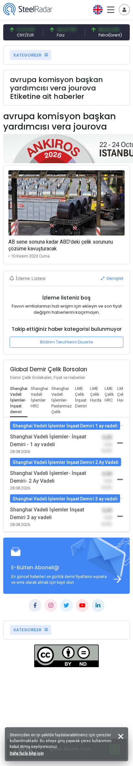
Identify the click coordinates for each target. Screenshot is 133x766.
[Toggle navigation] (124, 9)
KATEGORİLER (28, 55)
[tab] (18, 400)
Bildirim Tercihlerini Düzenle (66, 342)
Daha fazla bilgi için (27, 753)
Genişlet (114, 278)
